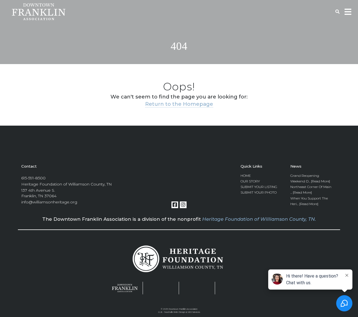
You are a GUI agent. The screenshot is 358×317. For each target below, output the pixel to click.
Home (246, 175)
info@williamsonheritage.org (49, 202)
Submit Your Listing (259, 187)
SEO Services (194, 312)
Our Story (250, 181)
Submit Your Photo (259, 192)
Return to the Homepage (179, 104)
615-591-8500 (33, 177)
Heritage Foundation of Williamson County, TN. (259, 219)
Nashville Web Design (174, 312)
